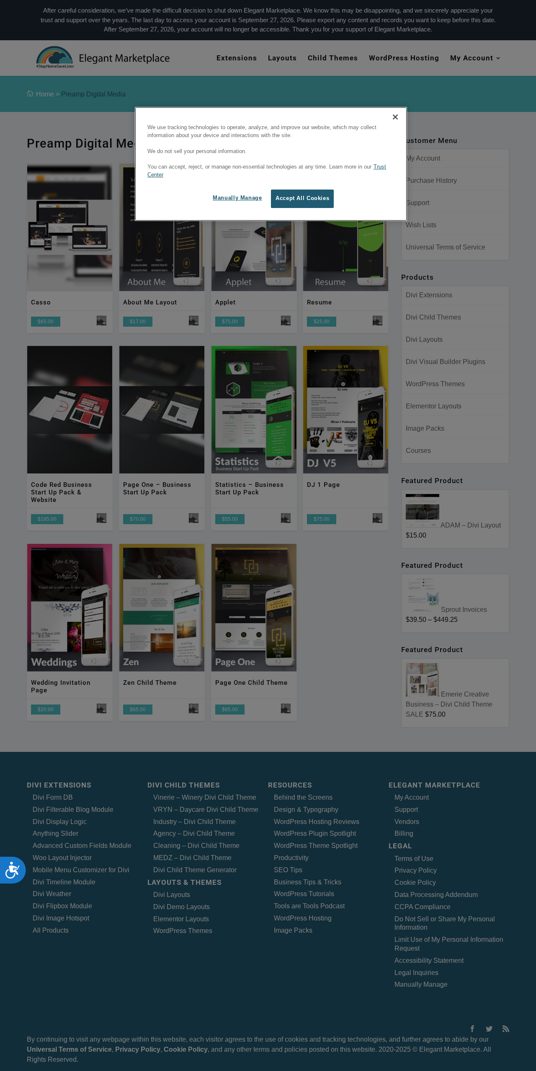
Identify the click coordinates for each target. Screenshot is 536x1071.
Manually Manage (237, 198)
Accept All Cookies (302, 199)
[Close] (395, 117)
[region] (271, 164)
